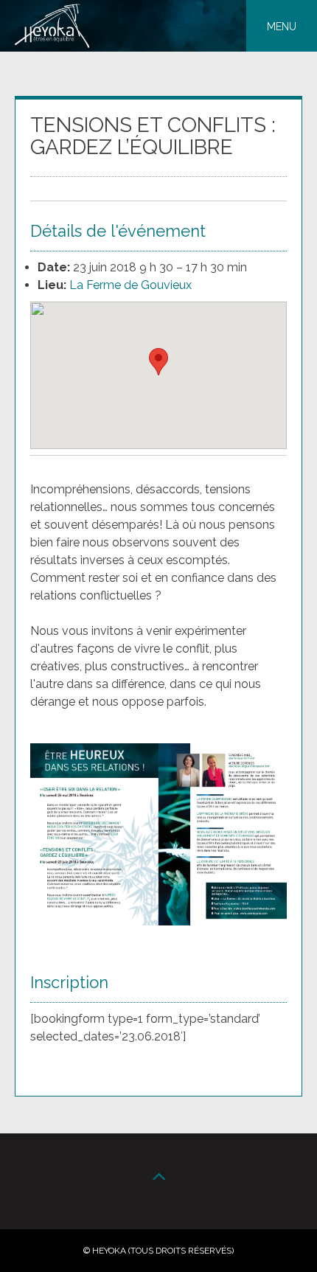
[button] (158, 361)
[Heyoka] (52, 44)
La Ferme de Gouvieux (130, 285)
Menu (281, 26)
